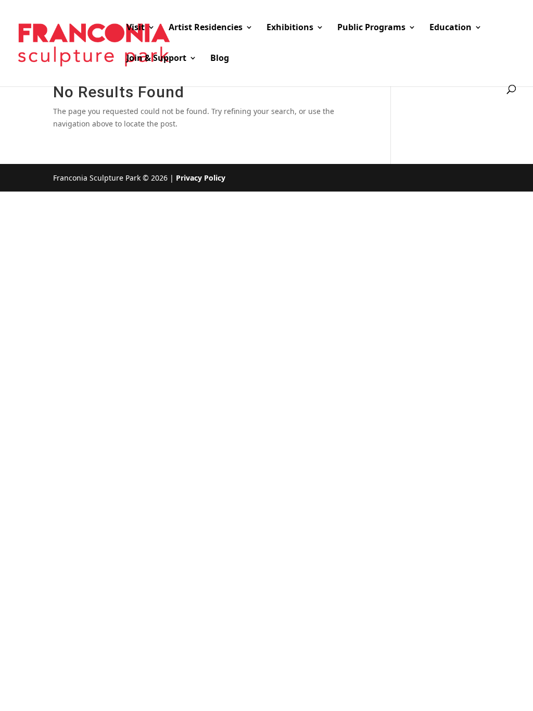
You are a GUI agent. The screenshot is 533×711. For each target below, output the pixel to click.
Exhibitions (289, 28)
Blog (219, 59)
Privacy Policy (200, 178)
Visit (135, 28)
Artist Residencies (206, 28)
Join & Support (156, 59)
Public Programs (371, 28)
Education (450, 28)
